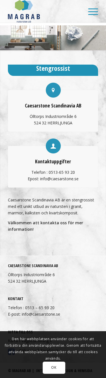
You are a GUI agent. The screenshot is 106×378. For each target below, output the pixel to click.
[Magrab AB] (44, 11)
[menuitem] (90, 11)
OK (53, 367)
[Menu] (90, 11)
